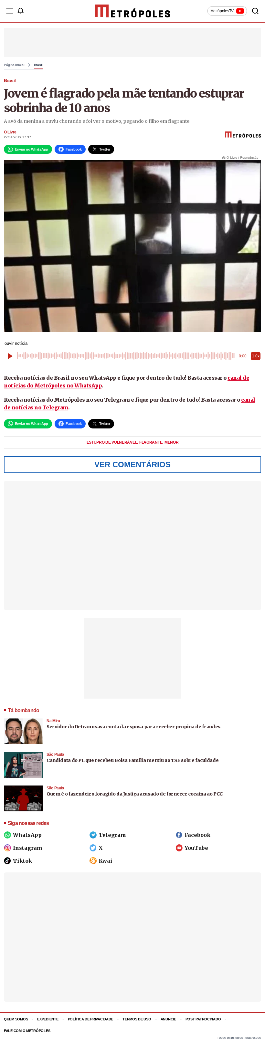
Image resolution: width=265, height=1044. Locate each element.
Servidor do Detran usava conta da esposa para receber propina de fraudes (133, 727)
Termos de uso (136, 1019)
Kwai (105, 861)
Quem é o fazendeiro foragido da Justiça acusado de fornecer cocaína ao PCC (135, 794)
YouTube (196, 848)
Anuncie (168, 1019)
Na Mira (53, 721)
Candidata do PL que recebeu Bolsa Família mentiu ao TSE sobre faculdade (132, 760)
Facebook (197, 835)
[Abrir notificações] (20, 11)
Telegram (112, 835)
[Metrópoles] (132, 11)
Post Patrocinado (203, 1019)
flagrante (151, 442)
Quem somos (16, 1019)
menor (171, 442)
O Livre (10, 132)
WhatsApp (27, 835)
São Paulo (55, 754)
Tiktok (22, 861)
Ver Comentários (132, 464)
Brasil (38, 65)
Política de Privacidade (90, 1019)
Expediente (47, 1019)
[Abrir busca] (255, 11)
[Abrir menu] (10, 11)
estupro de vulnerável (112, 442)
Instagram (27, 848)
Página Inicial (14, 65)
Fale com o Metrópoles (27, 1031)
